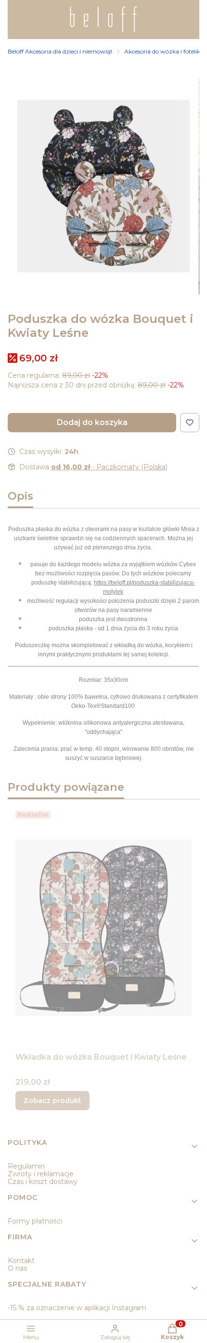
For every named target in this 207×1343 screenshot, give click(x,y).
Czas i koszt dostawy (43, 1181)
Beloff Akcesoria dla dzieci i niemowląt (60, 51)
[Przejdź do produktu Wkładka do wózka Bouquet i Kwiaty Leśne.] (103, 927)
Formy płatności (35, 1221)
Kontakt (21, 1260)
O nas (17, 1268)
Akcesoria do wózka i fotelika (164, 51)
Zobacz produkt (52, 1100)
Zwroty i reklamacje (41, 1174)
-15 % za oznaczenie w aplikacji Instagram (77, 1307)
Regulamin (26, 1166)
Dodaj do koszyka (92, 422)
